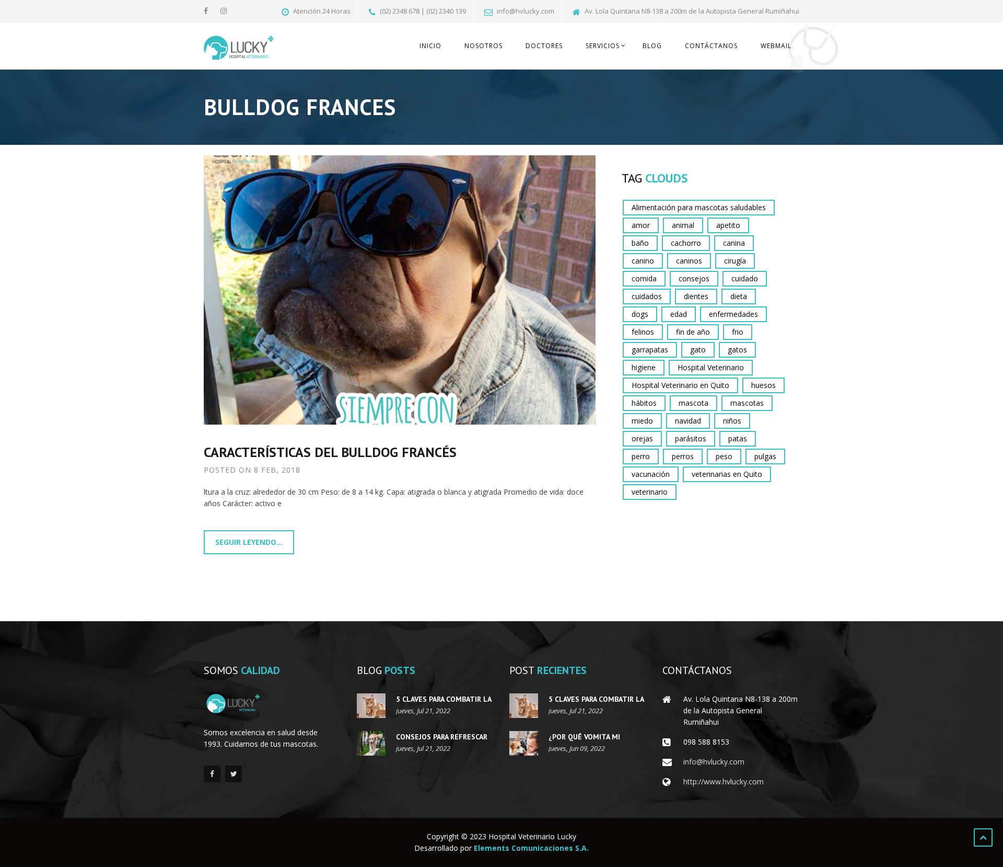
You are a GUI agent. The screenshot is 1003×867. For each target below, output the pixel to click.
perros (683, 456)
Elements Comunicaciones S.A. (531, 848)
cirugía (735, 261)
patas (737, 438)
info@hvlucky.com (713, 762)
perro (641, 456)
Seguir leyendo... (249, 542)
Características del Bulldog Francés (330, 452)
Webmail (776, 45)
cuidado (744, 278)
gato (698, 350)
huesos (763, 385)
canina (734, 243)
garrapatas (650, 350)
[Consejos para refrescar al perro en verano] (371, 743)
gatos (737, 350)
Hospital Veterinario (711, 367)
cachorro (686, 243)
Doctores (544, 45)
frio (737, 332)
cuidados (647, 296)
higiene (644, 367)
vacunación (651, 474)
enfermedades (733, 314)
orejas (642, 438)
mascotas (747, 403)
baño (640, 243)
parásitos (690, 438)
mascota (693, 403)
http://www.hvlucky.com (723, 781)
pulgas (765, 456)
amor (641, 225)
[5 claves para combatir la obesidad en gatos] (371, 705)
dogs (640, 314)
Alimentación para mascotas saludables (699, 207)
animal (683, 225)
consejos (694, 278)
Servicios (603, 45)
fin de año (693, 332)
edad (678, 314)
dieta (738, 296)
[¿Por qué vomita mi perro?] (523, 743)
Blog (652, 45)
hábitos (644, 403)
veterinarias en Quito (727, 474)
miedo (642, 421)
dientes (696, 296)
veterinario (650, 492)
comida (644, 278)
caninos (689, 261)
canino (643, 261)
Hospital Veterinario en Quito (680, 385)
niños (732, 421)
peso (724, 456)
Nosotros (483, 45)
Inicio (430, 45)
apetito (728, 225)
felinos (643, 332)
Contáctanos (711, 45)
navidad (688, 421)
